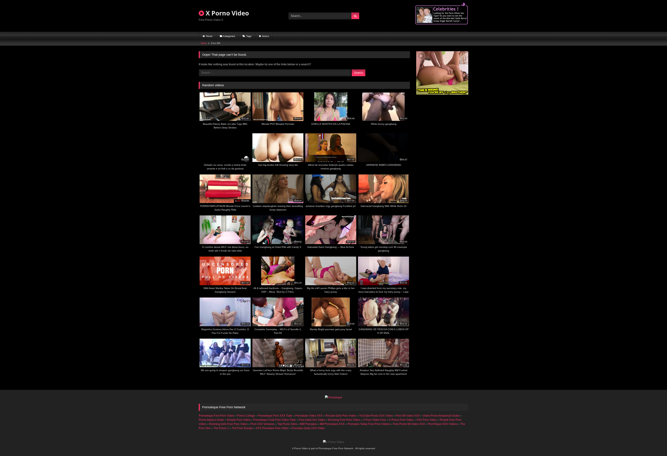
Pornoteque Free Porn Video (216, 415)
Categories (229, 36)
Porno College (246, 415)
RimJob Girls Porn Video (341, 415)
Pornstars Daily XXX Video (308, 428)
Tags (248, 36)
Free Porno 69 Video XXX (409, 423)
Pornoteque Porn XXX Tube (275, 415)
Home (209, 36)
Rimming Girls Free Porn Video (228, 423)
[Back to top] (656, 445)
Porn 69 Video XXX (408, 415)
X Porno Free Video (401, 419)
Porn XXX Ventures (262, 423)
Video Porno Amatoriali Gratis (441, 415)
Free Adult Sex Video (312, 419)
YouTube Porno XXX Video (376, 415)
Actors (265, 36)
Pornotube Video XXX (309, 415)
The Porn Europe (242, 428)
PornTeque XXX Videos (442, 423)
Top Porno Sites (287, 423)
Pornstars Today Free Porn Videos (369, 423)
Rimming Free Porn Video (344, 419)
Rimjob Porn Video (238, 419)
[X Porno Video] (333, 442)
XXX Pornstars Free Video (272, 428)
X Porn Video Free (374, 419)
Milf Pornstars (308, 423)
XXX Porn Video (426, 419)
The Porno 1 (221, 428)
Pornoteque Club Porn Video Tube (274, 419)
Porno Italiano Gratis (211, 419)
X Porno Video (226, 13)
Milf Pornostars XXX (332, 423)
